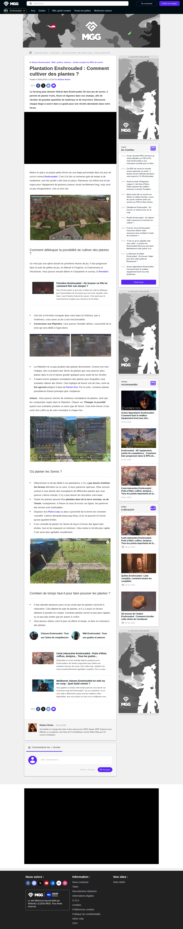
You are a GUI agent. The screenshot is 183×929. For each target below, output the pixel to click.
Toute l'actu (138, 282)
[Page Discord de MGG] (34, 883)
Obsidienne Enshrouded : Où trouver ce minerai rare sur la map (139, 209)
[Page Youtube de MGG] (46, 883)
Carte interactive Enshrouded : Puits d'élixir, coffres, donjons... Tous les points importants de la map (81, 655)
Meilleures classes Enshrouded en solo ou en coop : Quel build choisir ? (80, 682)
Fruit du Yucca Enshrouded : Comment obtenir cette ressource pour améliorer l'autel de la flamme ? (140, 232)
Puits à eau (54, 511)
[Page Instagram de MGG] (65, 883)
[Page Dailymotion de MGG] (52, 883)
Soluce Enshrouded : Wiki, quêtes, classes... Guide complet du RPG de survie (90, 53)
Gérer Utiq (77, 918)
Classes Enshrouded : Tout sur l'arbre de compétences (55, 635)
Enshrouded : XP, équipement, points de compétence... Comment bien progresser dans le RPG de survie (138, 453)
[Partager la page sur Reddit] (48, 85)
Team (75, 886)
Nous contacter (80, 882)
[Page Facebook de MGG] (28, 883)
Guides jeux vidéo (41, 53)
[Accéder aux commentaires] (53, 85)
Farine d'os (72, 387)
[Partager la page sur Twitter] (43, 85)
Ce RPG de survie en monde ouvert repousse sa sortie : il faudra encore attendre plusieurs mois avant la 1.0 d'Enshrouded (140, 172)
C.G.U (75, 900)
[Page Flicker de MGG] (58, 883)
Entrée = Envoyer (87, 770)
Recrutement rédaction (84, 891)
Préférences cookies (83, 909)
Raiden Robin (64, 79)
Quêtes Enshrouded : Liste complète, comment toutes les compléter (136, 578)
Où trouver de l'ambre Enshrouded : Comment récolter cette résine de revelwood (137, 616)
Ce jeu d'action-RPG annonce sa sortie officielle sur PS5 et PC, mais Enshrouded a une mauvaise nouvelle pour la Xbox (140, 159)
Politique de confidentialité (86, 914)
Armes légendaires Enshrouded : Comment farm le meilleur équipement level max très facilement (140, 270)
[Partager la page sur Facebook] (38, 85)
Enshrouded (54, 53)
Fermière (103, 271)
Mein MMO (119, 882)
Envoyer (106, 770)
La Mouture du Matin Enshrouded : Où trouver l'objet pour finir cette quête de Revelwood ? (139, 257)
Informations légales (83, 896)
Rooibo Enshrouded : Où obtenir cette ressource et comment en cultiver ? (140, 220)
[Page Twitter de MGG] (40, 883)
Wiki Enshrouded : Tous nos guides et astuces (95, 635)
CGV (75, 923)
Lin (108, 180)
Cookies (76, 905)
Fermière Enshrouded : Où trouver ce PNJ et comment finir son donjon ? (81, 284)
